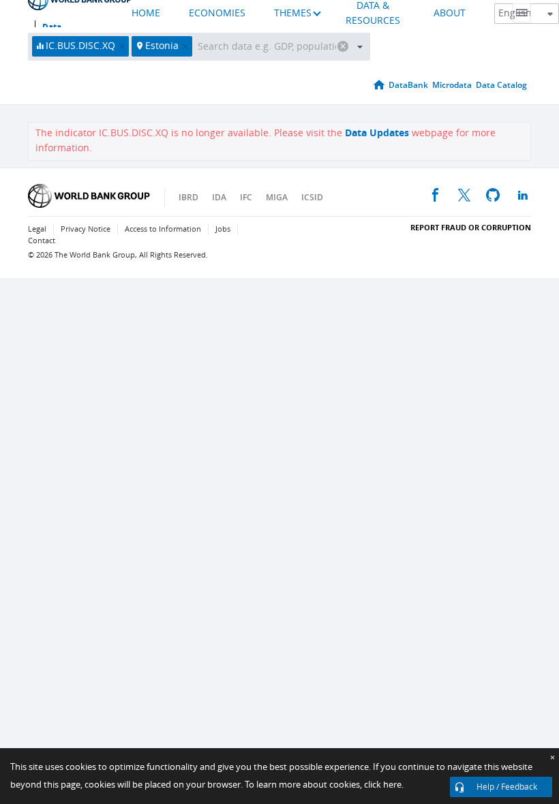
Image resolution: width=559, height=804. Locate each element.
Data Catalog (501, 85)
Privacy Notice (85, 229)
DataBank (408, 85)
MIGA (277, 197)
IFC (246, 197)
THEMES (293, 13)
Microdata (452, 85)
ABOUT (450, 13)
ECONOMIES (217, 13)
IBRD (188, 197)
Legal (37, 229)
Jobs (222, 229)
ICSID (312, 197)
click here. (384, 784)
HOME (146, 13)
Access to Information (163, 229)
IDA (219, 197)
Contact (41, 240)
